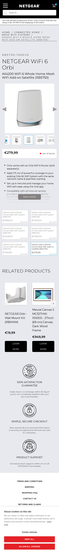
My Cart (54, 6)
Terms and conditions (29, 481)
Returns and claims (29, 504)
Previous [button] (4, 108)
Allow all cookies (29, 547)
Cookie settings (29, 532)
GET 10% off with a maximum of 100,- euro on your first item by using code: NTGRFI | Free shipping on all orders (29, 21)
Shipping (29, 487)
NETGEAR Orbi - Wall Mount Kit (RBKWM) (16, 318)
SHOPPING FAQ (29, 493)
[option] (29, 21)
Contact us (29, 498)
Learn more (15, 346)
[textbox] (29, 12)
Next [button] (55, 108)
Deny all (29, 539)
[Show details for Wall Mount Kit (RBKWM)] (16, 294)
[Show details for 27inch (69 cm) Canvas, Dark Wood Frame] (43, 294)
